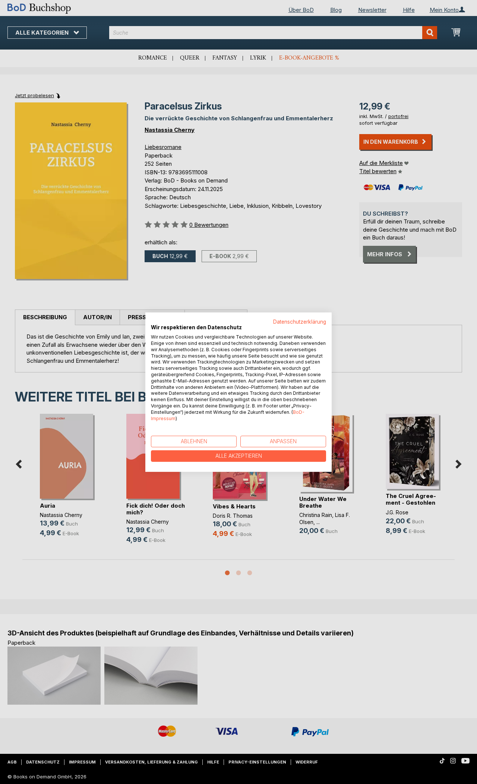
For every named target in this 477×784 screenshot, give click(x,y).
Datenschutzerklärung (299, 321)
